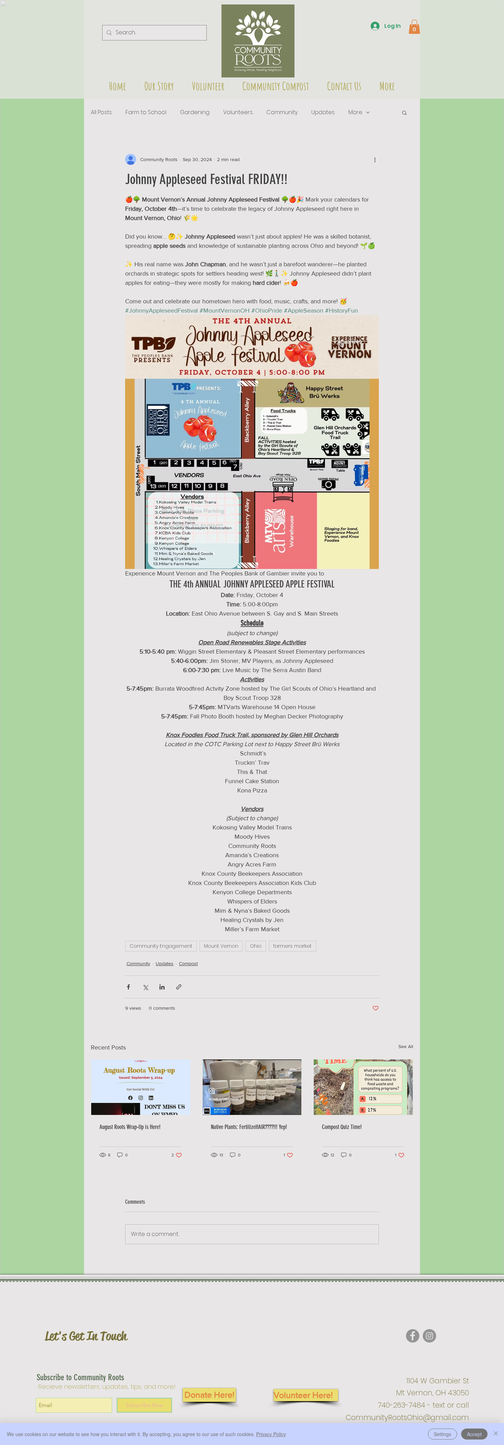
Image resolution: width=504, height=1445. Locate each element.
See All (405, 1046)
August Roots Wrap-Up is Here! (129, 1127)
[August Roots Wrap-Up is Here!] (140, 1087)
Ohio (256, 946)
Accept (474, 1434)
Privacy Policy (271, 1434)
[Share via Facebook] (128, 987)
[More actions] (375, 159)
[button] (258, 40)
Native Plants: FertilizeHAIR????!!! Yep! (249, 1127)
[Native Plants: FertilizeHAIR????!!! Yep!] (252, 1087)
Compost (188, 963)
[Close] (496, 1434)
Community (282, 112)
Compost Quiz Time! (342, 1127)
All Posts (101, 112)
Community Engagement (161, 946)
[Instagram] (429, 1336)
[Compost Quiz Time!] (363, 1087)
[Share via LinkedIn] (162, 987)
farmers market (292, 946)
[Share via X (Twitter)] (145, 987)
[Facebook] (412, 1336)
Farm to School (145, 112)
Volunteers (238, 112)
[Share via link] (179, 987)
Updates (323, 112)
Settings (442, 1434)
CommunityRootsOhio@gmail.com (407, 1417)
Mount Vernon (221, 946)
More (355, 112)
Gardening (194, 112)
